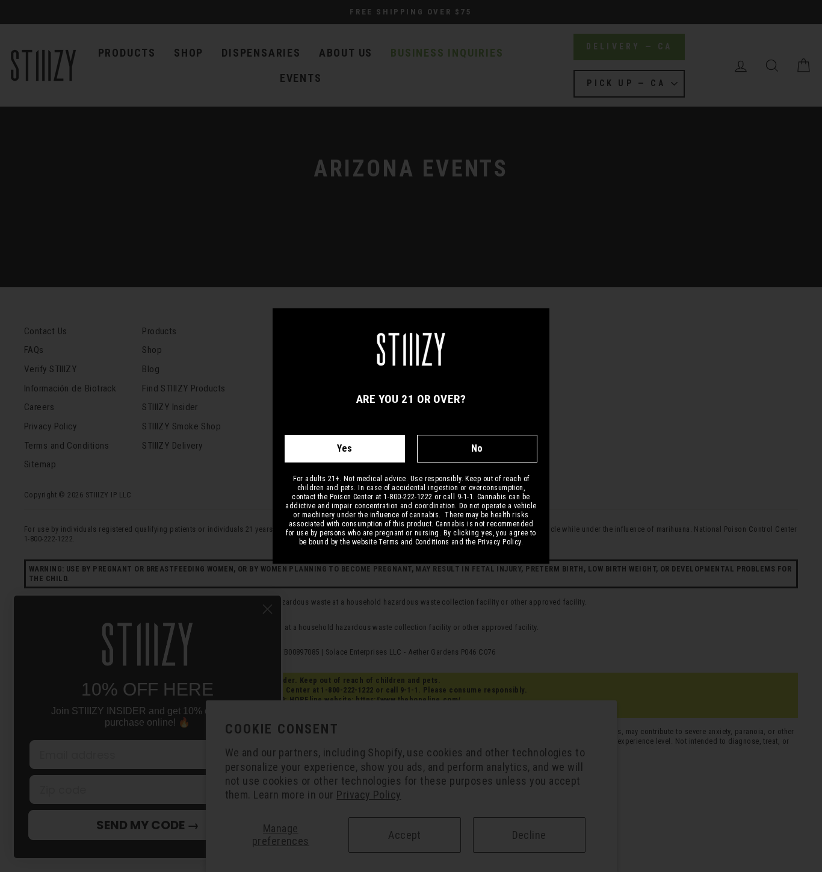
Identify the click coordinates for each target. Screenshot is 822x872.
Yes (344, 448)
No (477, 448)
